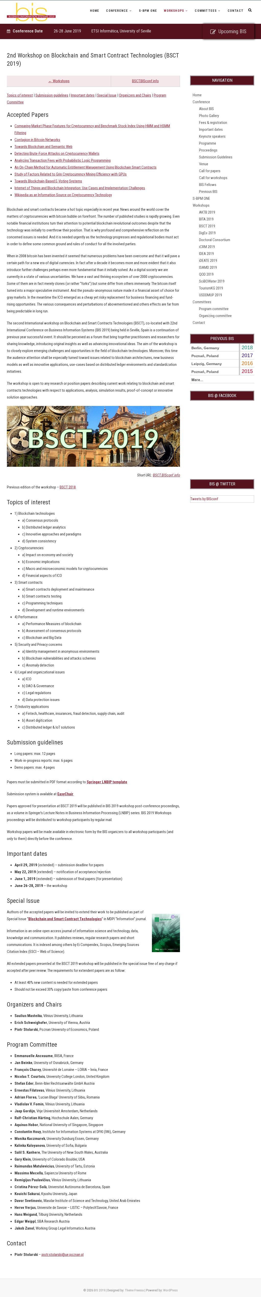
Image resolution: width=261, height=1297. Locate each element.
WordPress (170, 1290)
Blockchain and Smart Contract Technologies (65, 919)
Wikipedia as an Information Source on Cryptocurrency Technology (63, 195)
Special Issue (106, 95)
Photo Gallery (209, 115)
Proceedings (208, 150)
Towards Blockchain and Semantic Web (43, 146)
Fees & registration (213, 122)
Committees (206, 11)
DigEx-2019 (207, 233)
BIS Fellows (207, 184)
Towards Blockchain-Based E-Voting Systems (48, 181)
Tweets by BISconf (204, 499)
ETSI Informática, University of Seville (121, 31)
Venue (203, 164)
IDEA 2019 (206, 253)
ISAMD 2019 (208, 267)
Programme (207, 143)
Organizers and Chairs (135, 95)
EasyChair (65, 794)
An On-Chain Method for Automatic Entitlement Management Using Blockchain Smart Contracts (85, 167)
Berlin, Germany (205, 348)
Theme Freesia (134, 1290)
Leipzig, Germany (206, 364)
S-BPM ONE (148, 11)
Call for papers (209, 171)
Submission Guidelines (215, 157)
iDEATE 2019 (208, 260)
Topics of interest (20, 95)
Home (94, 11)
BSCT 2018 (68, 487)
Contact (235, 11)
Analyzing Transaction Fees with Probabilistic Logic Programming (63, 160)
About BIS (206, 109)
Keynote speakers (212, 136)
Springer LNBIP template (107, 782)
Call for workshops (213, 178)
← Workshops (59, 81)
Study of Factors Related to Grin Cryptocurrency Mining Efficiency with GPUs (71, 174)
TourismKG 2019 (211, 288)
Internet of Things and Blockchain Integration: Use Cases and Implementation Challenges (80, 188)
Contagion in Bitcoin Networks (37, 139)
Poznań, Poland (205, 356)
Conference (117, 11)
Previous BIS (208, 191)
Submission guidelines (51, 95)
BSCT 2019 (207, 226)
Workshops (174, 11)
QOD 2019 (206, 274)
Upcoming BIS (232, 31)
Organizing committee (215, 315)
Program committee (214, 309)
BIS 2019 (99, 1290)
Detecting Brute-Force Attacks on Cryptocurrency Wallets (57, 153)
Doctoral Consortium (214, 240)
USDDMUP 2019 (210, 295)
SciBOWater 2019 (212, 281)
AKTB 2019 (207, 212)
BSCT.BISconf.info (145, 81)
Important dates (83, 95)
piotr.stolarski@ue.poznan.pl (63, 1254)
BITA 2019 (206, 219)
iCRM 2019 (207, 246)
